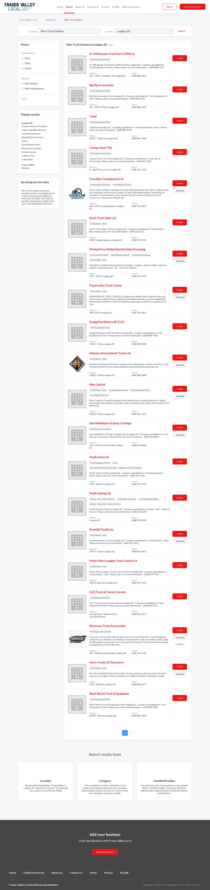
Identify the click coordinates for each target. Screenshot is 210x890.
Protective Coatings (31, 148)
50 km (27, 63)
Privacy (108, 872)
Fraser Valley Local (28, 19)
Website (180, 190)
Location (109, 31)
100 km (28, 68)
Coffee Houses (29, 152)
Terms (93, 872)
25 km (27, 58)
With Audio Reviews (34, 88)
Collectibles (27, 159)
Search (69, 7)
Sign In (169, 6)
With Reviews (31, 83)
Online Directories (33, 872)
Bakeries (26, 168)
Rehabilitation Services (33, 137)
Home (60, 7)
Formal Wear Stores (31, 144)
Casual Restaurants (31, 133)
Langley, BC (50, 19)
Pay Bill (115, 7)
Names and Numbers (46, 884)
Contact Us (93, 7)
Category (33, 31)
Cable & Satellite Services (34, 130)
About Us (80, 7)
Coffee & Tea (28, 155)
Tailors (25, 141)
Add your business (131, 7)
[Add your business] (105, 848)
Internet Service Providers (34, 126)
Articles (105, 7)
